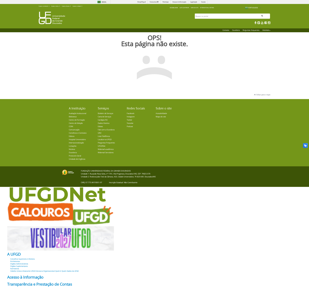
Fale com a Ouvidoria (106, 129)
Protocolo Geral (75, 155)
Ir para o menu (55, 6)
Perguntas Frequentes (251, 30)
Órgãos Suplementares (19, 266)
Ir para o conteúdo (44, 6)
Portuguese (253, 7)
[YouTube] (262, 23)
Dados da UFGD (73, 271)
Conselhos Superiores (18, 259)
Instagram (131, 116)
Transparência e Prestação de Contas (39, 284)
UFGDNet (101, 146)
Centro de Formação (77, 120)
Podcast (130, 126)
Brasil (104, 2)
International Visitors (207, 7)
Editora (71, 136)
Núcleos (72, 149)
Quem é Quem (60, 271)
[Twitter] (258, 23)
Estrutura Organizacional (45, 271)
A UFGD (14, 254)
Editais (100, 126)
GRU (99, 133)
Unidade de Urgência (77, 159)
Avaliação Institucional (77, 113)
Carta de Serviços (104, 116)
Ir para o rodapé (77, 6)
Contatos (225, 30)
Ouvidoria (236, 30)
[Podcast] (255, 23)
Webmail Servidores (105, 152)
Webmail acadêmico (106, 149)
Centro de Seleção (76, 123)
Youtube (130, 123)
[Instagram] (269, 23)
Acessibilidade (174, 7)
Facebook (130, 113)
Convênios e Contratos (77, 133)
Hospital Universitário (77, 139)
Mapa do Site (194, 7)
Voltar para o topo (263, 94)
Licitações (72, 146)
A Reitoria (31, 259)
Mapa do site (161, 116)
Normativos (14, 268)
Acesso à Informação (25, 277)
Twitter (129, 120)
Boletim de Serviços (105, 113)
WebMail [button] (265, 30)
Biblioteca (73, 116)
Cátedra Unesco (16, 271)
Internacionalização (76, 142)
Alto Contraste (184, 7)
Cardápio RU (103, 120)
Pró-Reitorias (15, 261)
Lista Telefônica (104, 136)
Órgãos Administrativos (19, 264)
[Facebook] (265, 23)
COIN (71, 126)
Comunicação (74, 129)
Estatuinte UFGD (29, 271)
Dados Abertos (103, 123)
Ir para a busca (66, 6)
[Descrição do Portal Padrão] (52, 18)
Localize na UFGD (105, 139)
